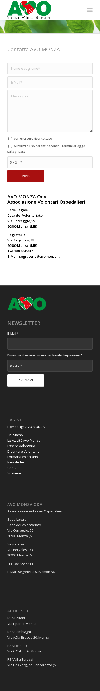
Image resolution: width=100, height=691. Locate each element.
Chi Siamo (15, 434)
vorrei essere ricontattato (33, 138)
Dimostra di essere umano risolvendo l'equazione (44, 355)
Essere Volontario (21, 445)
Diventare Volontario (23, 451)
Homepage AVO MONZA (26, 426)
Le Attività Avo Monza (24, 440)
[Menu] (90, 10)
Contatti (13, 467)
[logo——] (41, 10)
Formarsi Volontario (22, 456)
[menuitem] (90, 10)
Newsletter (15, 462)
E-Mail (13, 333)
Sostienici (14, 473)
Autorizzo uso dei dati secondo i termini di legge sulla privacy (46, 149)
